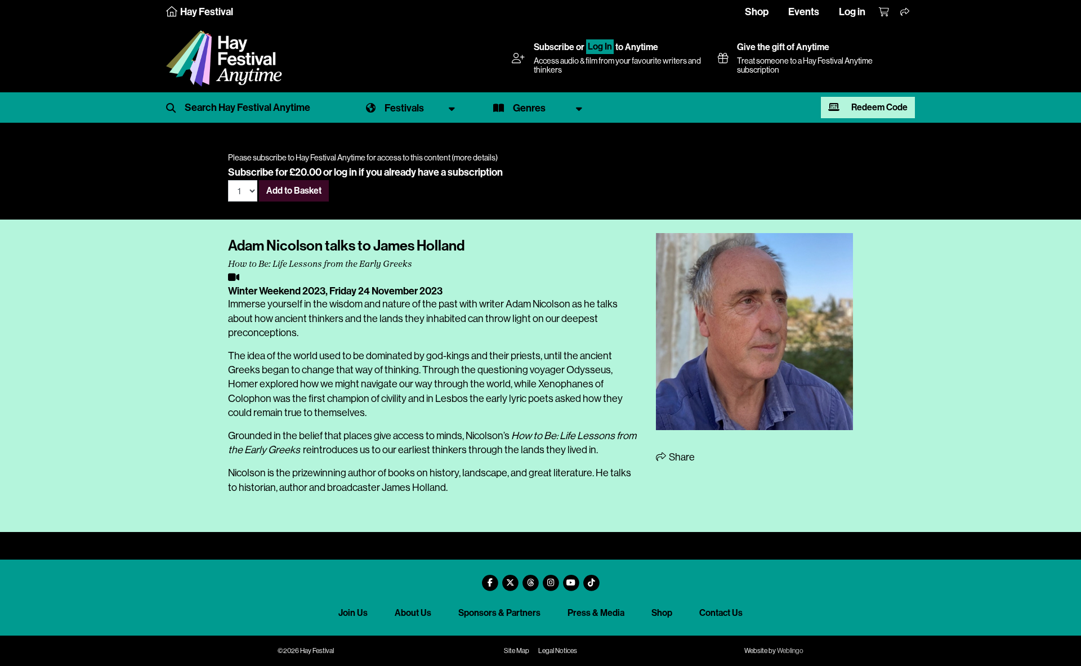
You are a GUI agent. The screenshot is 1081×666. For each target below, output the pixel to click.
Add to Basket (293, 190)
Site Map (516, 651)
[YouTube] (571, 578)
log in (345, 172)
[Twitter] (510, 578)
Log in (852, 12)
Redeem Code (879, 107)
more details (474, 157)
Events (803, 12)
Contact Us (721, 612)
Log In (600, 47)
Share (681, 457)
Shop (757, 12)
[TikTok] (591, 578)
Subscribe (554, 47)
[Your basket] (884, 12)
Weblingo (790, 651)
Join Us (353, 612)
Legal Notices (557, 651)
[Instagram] (550, 578)
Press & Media (596, 612)
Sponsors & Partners (499, 612)
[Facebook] (490, 578)
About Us (413, 612)
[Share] (905, 12)
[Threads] (530, 578)
